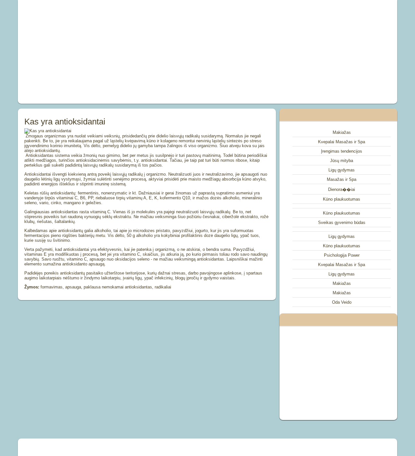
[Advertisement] (134, 51)
